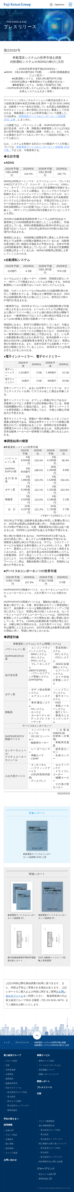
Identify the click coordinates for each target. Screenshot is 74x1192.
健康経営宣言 (11, 1083)
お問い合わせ (10, 1160)
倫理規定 (9, 1079)
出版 (39, 1093)
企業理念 (9, 1074)
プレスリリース (44, 1087)
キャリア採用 (11, 1153)
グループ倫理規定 (47, 1121)
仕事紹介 (9, 1139)
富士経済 (11, 1097)
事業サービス (43, 1055)
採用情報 (8, 1125)
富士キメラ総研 (14, 1101)
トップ (7, 1042)
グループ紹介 (11, 1061)
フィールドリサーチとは (50, 1065)
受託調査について (47, 1070)
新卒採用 (9, 1148)
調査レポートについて (49, 1074)
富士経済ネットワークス (18, 1105)
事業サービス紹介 (47, 1061)
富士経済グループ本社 (17, 1092)
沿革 (8, 1065)
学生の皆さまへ (11, 1118)
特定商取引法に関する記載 (51, 1161)
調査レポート (43, 1081)
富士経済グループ (12, 1055)
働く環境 (9, 1144)
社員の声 (9, 1130)
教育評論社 (12, 1110)
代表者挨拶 (10, 1070)
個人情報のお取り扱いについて (52, 1143)
